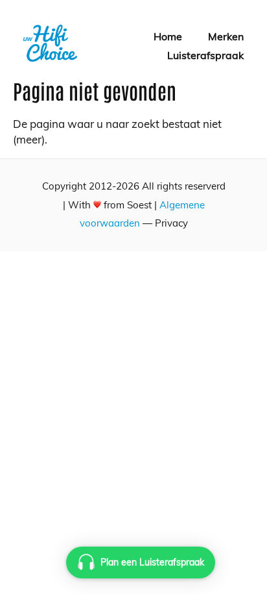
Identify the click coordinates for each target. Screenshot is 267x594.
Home (168, 36)
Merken (226, 36)
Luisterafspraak (205, 55)
